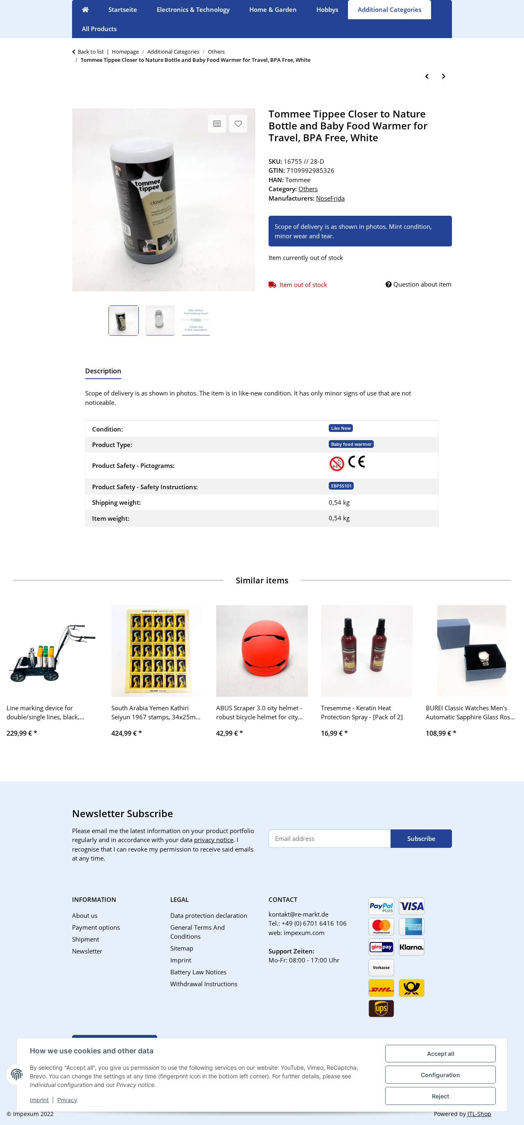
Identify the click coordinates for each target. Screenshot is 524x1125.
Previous (20, 676)
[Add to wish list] (238, 124)
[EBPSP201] (356, 462)
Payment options (96, 927)
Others (308, 189)
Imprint (39, 1099)
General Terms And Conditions (197, 932)
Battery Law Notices (198, 972)
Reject (440, 1096)
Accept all (440, 1053)
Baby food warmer (351, 444)
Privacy (67, 1099)
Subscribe (421, 838)
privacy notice (213, 840)
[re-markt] (85, 9)
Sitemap (181, 948)
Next (504, 676)
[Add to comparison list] (217, 124)
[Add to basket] (78, 103)
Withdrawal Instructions (203, 984)
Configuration (440, 1074)
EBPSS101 (341, 486)
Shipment (85, 939)
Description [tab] (103, 370)
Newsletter (87, 951)
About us (84, 915)
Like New (341, 428)
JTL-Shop (479, 1114)
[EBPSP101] (337, 464)
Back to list (91, 51)
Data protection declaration (208, 915)
